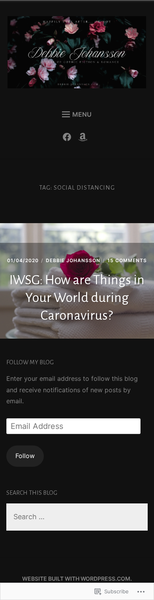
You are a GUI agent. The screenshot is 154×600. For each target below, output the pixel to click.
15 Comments (127, 260)
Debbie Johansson (73, 260)
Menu (82, 114)
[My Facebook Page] (69, 138)
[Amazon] (85, 138)
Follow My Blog (30, 362)
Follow (25, 456)
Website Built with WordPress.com (76, 578)
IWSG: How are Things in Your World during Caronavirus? (77, 297)
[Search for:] (77, 517)
